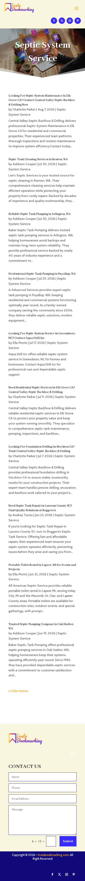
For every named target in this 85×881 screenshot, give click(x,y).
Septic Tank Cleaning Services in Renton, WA (38, 159)
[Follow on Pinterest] (78, 20)
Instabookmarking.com (53, 855)
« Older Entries (18, 691)
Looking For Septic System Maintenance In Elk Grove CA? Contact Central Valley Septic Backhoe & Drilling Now (41, 100)
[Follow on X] (62, 20)
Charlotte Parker (24, 109)
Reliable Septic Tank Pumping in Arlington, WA (39, 214)
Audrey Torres (23, 515)
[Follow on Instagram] (70, 20)
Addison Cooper (24, 164)
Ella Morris (20, 343)
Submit (68, 841)
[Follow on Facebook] (54, 20)
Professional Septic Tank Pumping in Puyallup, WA (42, 274)
